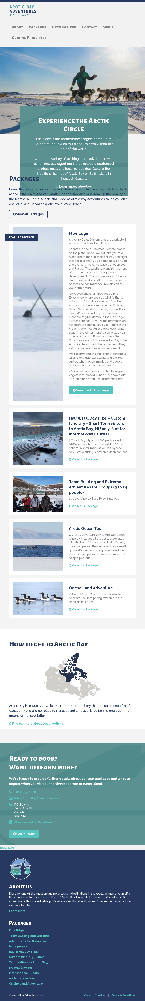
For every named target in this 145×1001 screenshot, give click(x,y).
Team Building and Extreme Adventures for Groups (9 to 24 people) (29, 941)
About (17, 27)
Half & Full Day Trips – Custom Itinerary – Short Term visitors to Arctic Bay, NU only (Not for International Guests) (28, 962)
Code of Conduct (95, 995)
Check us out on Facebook (33, 822)
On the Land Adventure (26, 983)
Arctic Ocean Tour (22, 978)
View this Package (84, 459)
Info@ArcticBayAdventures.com (37, 798)
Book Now (7, 848)
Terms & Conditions (123, 995)
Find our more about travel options (37, 723)
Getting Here (64, 27)
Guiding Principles (29, 38)
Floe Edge (16, 930)
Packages (37, 27)
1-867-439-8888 (24, 792)
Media (108, 27)
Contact (89, 27)
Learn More (17, 911)
